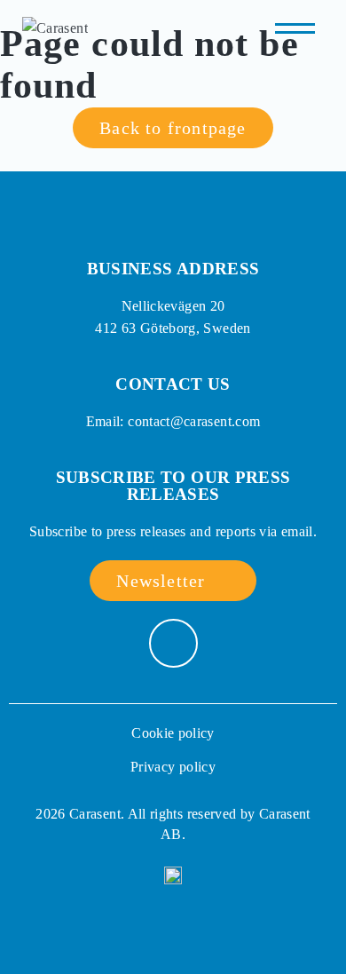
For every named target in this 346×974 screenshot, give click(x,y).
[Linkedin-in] (173, 643)
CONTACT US (173, 384)
